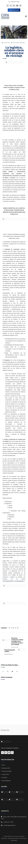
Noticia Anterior (14, 647)
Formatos (4, 777)
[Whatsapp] (15, 628)
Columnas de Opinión (20, 42)
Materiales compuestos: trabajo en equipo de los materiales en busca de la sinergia (17, 641)
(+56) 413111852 (8, 822)
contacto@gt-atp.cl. (20, 581)
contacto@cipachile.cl (8, 581)
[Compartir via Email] (17, 628)
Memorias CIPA (6, 768)
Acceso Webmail (6, 780)
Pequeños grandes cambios (9, 650)
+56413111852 (15, 1)
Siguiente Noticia (8, 654)
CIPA (14, 42)
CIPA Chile (7, 42)
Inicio (3, 765)
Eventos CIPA (5, 774)
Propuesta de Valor (14, 10)
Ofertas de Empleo (6, 771)
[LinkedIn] (13, 628)
